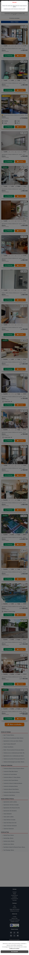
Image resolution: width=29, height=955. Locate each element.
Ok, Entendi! (14, 951)
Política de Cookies (14, 948)
